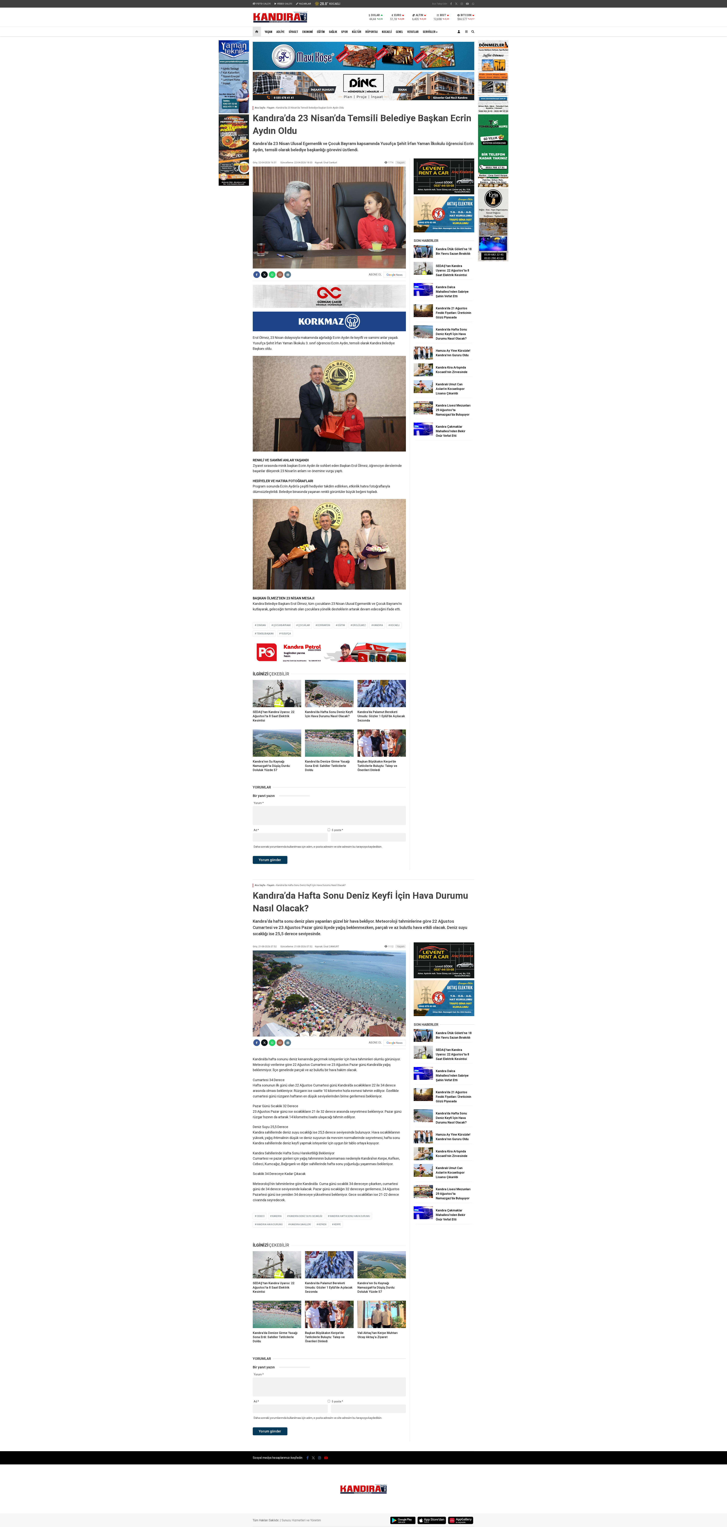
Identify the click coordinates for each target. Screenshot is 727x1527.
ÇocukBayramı (282, 625)
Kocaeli (387, 31)
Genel (399, 31)
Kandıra (378, 625)
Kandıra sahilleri (300, 1224)
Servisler (429, 31)
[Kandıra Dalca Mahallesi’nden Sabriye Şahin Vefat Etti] (423, 294)
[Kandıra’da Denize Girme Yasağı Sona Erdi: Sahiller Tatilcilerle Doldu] (329, 743)
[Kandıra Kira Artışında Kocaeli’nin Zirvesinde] (423, 375)
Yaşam (268, 31)
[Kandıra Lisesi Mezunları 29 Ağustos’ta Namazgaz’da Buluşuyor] (423, 413)
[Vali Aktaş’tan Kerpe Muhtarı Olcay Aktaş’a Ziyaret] (381, 1314)
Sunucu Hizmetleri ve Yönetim (301, 1520)
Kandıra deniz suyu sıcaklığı (305, 1216)
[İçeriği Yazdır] (287, 274)
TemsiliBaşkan (265, 633)
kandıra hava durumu (270, 1224)
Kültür (356, 31)
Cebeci (260, 1216)
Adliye (280, 31)
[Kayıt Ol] (459, 31)
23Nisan (261, 625)
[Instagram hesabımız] (462, 3)
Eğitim (321, 31)
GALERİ (263, 3)
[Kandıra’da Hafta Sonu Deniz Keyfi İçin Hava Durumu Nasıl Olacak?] (329, 693)
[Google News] (394, 275)
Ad (256, 830)
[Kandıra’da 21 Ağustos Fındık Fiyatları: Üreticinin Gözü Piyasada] (423, 316)
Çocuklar (304, 625)
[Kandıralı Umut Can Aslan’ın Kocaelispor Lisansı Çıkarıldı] (423, 392)
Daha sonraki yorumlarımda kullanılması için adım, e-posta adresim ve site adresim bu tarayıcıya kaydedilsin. (318, 846)
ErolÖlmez (359, 625)
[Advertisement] (234, 226)
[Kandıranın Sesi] (280, 21)
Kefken (322, 1224)
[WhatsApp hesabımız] (473, 3)
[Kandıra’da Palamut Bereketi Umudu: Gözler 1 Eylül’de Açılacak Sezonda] (381, 693)
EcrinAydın (323, 625)
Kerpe (337, 1224)
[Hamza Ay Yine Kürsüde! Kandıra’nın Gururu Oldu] (423, 358)
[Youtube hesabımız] (467, 3)
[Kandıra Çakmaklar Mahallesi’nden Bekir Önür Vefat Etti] (423, 434)
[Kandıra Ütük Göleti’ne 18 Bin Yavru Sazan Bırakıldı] (423, 256)
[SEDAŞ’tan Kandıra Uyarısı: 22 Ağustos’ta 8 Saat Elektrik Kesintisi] (277, 693)
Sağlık (333, 31)
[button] (257, 31)
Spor (344, 31)
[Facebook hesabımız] (451, 3)
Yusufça (286, 633)
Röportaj (371, 31)
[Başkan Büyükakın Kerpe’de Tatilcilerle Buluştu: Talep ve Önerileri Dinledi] (381, 743)
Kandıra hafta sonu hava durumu (350, 1216)
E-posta (337, 830)
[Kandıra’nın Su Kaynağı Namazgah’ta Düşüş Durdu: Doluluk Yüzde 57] (277, 743)
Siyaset (293, 31)
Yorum (259, 803)
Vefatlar (413, 31)
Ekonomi (307, 31)
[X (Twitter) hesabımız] (456, 3)
